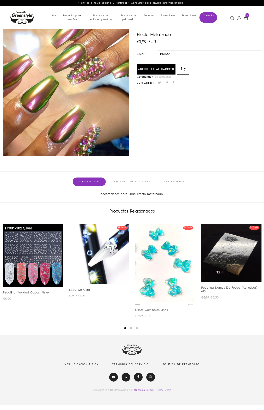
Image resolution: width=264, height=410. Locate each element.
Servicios (149, 15)
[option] (66, 92)
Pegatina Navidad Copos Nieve (26, 292)
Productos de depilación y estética (100, 17)
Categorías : (145, 76)
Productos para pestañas (72, 17)
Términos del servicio (130, 364)
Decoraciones (163, 76)
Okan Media (164, 390)
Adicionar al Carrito (156, 69)
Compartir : (145, 83)
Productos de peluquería (128, 17)
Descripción (89, 182)
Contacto (208, 15)
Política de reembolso (181, 364)
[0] (246, 18)
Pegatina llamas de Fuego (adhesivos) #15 (229, 289)
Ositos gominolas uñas (151, 310)
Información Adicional (131, 182)
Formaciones (168, 15)
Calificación (174, 182)
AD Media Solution (144, 390)
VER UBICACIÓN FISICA (82, 364)
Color (141, 54)
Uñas (53, 15)
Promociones (189, 15)
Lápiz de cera (79, 290)
